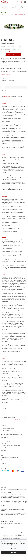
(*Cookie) (11, 545)
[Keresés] (17, 1)
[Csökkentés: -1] (5, 55)
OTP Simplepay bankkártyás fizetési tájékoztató (11, 445)
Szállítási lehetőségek (6, 51)
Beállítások (13, 548)
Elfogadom (13, 552)
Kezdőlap (3, 454)
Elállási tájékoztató (4, 450)
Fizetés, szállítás (4, 443)
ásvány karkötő (6, 96)
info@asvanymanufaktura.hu (8, 428)
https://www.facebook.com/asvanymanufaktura (12, 434)
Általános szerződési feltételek (7, 440)
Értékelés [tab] (8, 87)
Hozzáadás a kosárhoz (14, 54)
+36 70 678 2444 (6, 430)
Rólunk (2, 452)
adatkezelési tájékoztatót (7, 537)
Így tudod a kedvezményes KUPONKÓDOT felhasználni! (12, 459)
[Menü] (25, 1)
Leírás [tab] (3, 87)
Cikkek (2, 455)
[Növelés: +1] (5, 54)
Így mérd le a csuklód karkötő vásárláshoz (9, 457)
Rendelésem (3, 448)
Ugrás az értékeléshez (20, 14)
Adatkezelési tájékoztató (6, 442)
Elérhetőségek (4, 447)
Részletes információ (6, 74)
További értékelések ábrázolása (19, 420)
